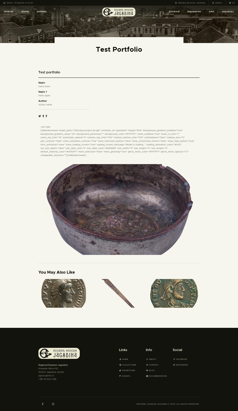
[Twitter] (39, 116)
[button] (232, 3)
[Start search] (213, 3)
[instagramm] (53, 404)
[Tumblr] (43, 116)
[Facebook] (46, 116)
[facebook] (42, 404)
